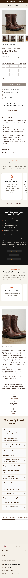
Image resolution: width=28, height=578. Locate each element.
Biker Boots (12, 44)
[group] (14, 1)
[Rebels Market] (14, 6)
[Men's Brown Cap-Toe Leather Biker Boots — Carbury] (5, 38)
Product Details (7, 117)
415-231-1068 (12, 567)
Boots (6, 44)
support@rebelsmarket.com (13, 564)
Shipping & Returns (8, 152)
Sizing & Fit (5, 149)
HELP (3, 556)
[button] (22, 6)
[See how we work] (18, 58)
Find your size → (14, 110)
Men (3, 44)
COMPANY (5, 550)
